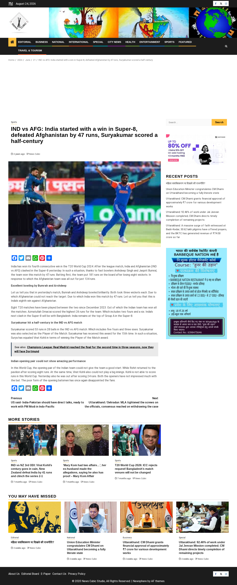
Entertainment (149, 42)
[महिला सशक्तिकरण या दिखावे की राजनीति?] (34, 517)
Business (42, 42)
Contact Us (59, 573)
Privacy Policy (76, 573)
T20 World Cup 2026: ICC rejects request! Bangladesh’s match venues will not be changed (136, 469)
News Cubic (34, 154)
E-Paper (46, 573)
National (58, 42)
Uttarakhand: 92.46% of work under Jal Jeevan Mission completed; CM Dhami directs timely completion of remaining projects (192, 215)
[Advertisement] (118, 91)
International (79, 42)
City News (114, 42)
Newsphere (140, 581)
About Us (14, 573)
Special (98, 42)
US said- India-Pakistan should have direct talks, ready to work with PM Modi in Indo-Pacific (47, 402)
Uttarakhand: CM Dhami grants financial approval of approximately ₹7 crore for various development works (195, 202)
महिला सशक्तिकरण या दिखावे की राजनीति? (185, 183)
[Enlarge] (222, 252)
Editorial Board (30, 573)
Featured (185, 42)
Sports (169, 42)
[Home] (12, 42)
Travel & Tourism (30, 50)
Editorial (24, 42)
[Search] (226, 46)
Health (130, 42)
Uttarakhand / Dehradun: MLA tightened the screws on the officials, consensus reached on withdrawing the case (121, 402)
